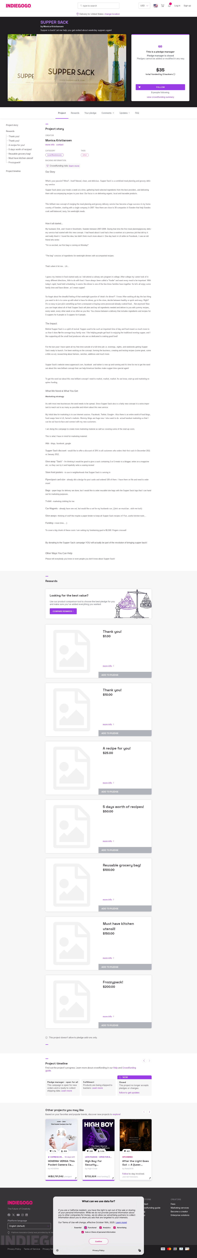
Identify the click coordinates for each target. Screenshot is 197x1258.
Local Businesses (54, 155)
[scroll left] (144, 1061)
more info (50, 144)
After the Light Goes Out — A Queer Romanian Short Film (135, 1164)
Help (115, 1067)
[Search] (81, 5)
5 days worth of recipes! (20, 149)
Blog (143, 1211)
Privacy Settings (50, 1249)
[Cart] (162, 6)
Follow (160, 87)
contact (59, 144)
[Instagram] (22, 1215)
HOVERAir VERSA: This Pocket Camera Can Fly (61, 1164)
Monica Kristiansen (53, 26)
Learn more (66, 1090)
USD (142, 5)
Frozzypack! (14, 162)
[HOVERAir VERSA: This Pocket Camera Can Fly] (61, 1135)
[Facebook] (9, 1215)
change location (112, 14)
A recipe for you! (17, 145)
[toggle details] (77, 1179)
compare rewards (63, 611)
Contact (144, 1204)
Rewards (10, 131)
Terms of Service (32, 1249)
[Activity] (169, 6)
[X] (13, 1215)
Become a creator (179, 1211)
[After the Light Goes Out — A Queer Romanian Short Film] (136, 1135)
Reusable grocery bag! (20, 153)
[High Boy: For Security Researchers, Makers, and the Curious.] (98, 1135)
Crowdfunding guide (150, 1207)
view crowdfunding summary (160, 97)
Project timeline (13, 171)
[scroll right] (149, 1112)
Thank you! (14, 136)
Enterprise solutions (180, 1215)
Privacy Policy (14, 1249)
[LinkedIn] (26, 1215)
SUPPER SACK (54, 22)
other (85, 155)
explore (116, 1114)
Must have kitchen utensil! (21, 158)
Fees (173, 1204)
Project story (12, 125)
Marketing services (180, 1207)
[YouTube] (18, 1215)
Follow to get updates (129, 1092)
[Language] (155, 5)
